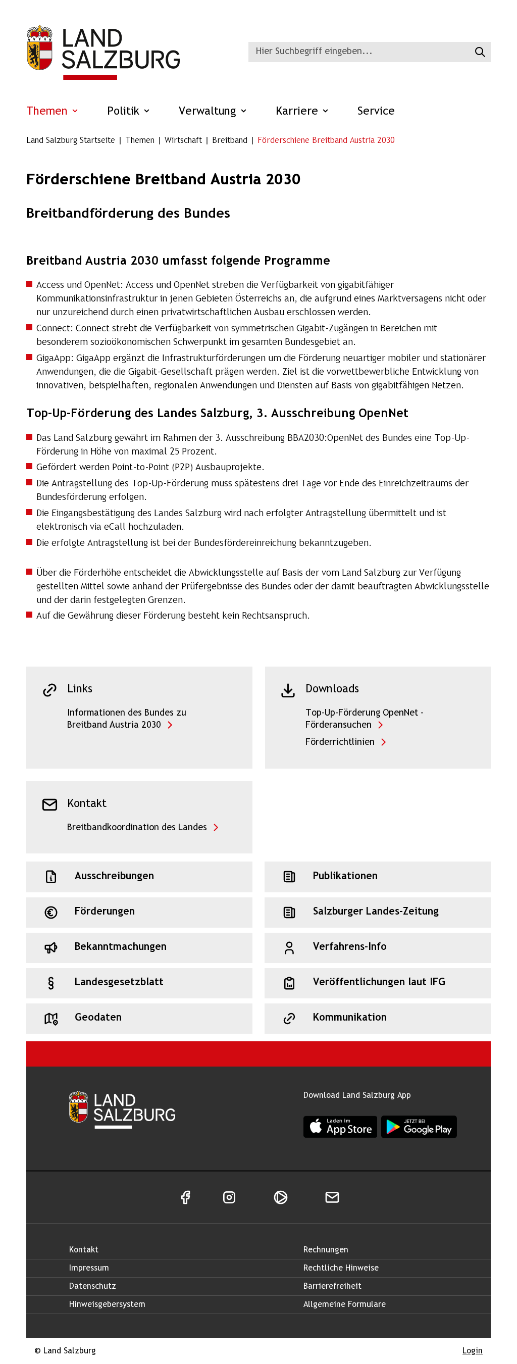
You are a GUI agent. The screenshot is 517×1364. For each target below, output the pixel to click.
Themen (48, 112)
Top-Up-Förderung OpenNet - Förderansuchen (364, 719)
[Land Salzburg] (103, 52)
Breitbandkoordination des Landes (137, 828)
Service (376, 112)
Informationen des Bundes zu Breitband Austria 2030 (126, 719)
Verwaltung (209, 112)
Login (472, 1351)
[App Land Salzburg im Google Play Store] (419, 1127)
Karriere (299, 112)
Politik (125, 112)
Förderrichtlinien (340, 742)
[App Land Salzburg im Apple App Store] (340, 1126)
